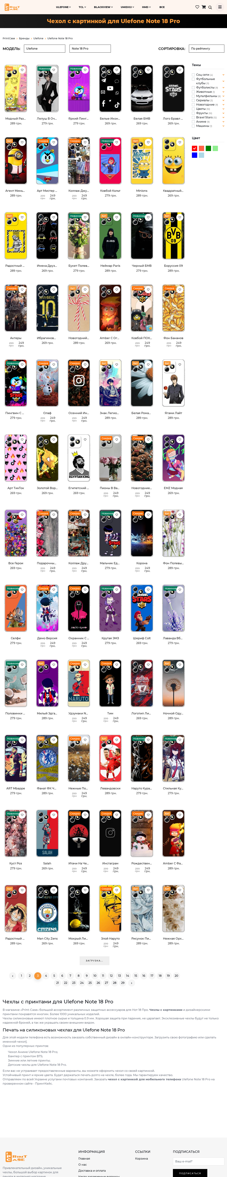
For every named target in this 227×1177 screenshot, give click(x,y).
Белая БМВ (142, 118)
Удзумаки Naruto (78, 713)
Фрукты (202, 113)
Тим (110, 713)
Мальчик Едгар (110, 563)
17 (152, 975)
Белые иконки (110, 118)
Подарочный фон (47, 563)
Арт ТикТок (15, 488)
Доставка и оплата (92, 1170)
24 (82, 983)
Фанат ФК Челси (47, 788)
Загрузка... (94, 960)
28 (114, 983)
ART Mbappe (15, 788)
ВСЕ (162, 7)
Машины (203, 126)
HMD (145, 7)
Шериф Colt (142, 638)
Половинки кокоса (15, 713)
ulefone (38, 38)
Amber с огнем (110, 338)
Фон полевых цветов (173, 563)
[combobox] (44, 49)
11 (103, 975)
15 (135, 975)
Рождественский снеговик (141, 863)
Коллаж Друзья (78, 563)
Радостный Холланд (15, 265)
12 (111, 975)
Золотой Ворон (47, 488)
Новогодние (205, 104)
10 (94, 975)
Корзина (141, 1158)
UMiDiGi (126, 7)
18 (160, 975)
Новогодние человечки (141, 488)
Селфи (16, 638)
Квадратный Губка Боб (173, 190)
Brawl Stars (204, 117)
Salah (47, 863)
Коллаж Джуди (78, 190)
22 (65, 983)
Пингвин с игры (15, 413)
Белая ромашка (141, 413)
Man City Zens (47, 938)
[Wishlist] (22, 70)
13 (119, 975)
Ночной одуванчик (173, 713)
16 (143, 975)
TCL (81, 7)
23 (73, 983)
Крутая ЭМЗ (110, 638)
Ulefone (62, 7)
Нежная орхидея (173, 938)
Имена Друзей (47, 265)
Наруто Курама (141, 788)
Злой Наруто (110, 938)
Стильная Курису (173, 788)
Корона (141, 563)
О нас (82, 1164)
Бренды (24, 38)
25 (90, 983)
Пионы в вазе (110, 488)
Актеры (15, 338)
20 (176, 975)
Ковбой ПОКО (141, 338)
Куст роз (15, 863)
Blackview (102, 7)
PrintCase (9, 38)
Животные (204, 91)
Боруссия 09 (173, 265)
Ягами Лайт (173, 413)
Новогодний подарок (78, 338)
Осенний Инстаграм (78, 413)
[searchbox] (44, 49)
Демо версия (47, 638)
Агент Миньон (15, 190)
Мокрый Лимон (78, 938)
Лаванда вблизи (173, 638)
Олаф (47, 413)
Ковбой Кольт (110, 190)
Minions (141, 190)
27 (106, 983)
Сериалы (203, 100)
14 (127, 975)
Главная (84, 1158)
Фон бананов (173, 338)
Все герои (15, 563)
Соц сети (203, 74)
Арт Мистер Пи (47, 190)
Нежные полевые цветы (78, 788)
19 (168, 975)
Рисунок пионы (141, 938)
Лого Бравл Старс (173, 118)
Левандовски (110, 788)
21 (57, 983)
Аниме (201, 121)
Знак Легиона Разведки (110, 413)
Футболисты (205, 87)
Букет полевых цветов (78, 265)
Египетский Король (78, 488)
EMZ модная (173, 488)
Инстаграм (110, 863)
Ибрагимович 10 (47, 338)
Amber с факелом (173, 863)
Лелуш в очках (47, 118)
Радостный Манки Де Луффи (15, 938)
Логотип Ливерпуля (141, 713)
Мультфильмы (207, 96)
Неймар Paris (110, 265)
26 (98, 983)
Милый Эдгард (47, 713)
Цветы (201, 109)
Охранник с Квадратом (78, 638)
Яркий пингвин (78, 118)
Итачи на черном (78, 863)
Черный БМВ (142, 265)
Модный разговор (15, 118)
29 (122, 983)
